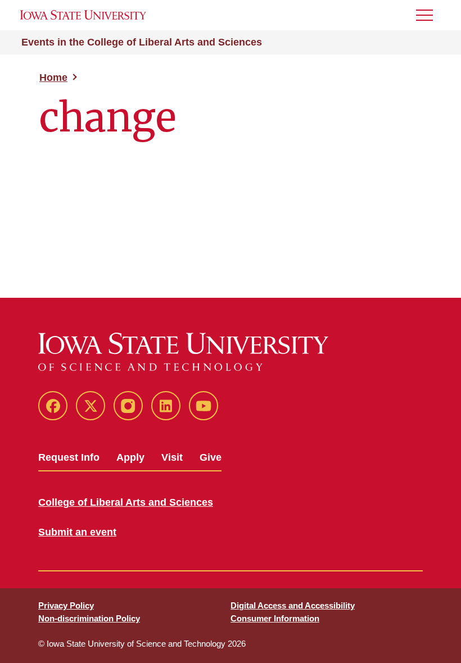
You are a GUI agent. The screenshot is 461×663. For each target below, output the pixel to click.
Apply (130, 457)
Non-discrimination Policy (89, 618)
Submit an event (77, 532)
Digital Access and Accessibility (293, 605)
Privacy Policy (66, 605)
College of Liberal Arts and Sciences (125, 502)
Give (211, 457)
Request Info (69, 457)
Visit (172, 457)
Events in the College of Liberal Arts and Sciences (141, 42)
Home (53, 77)
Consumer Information (275, 618)
